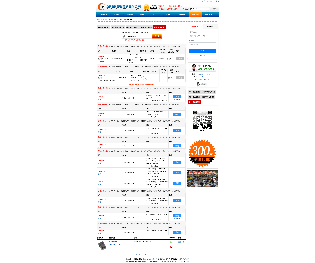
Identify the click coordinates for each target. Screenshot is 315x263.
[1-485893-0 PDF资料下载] (171, 247)
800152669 (200, 77)
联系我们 (208, 14)
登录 (203, 1)
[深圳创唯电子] (202, 187)
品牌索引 (143, 14)
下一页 (144, 254)
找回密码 (202, 55)
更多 (99, 99)
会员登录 (195, 26)
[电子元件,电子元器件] (101, 11)
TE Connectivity (114, 244)
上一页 (138, 254)
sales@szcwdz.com (203, 74)
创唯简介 (117, 14)
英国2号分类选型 (146, 27)
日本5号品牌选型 (194, 102)
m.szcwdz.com (204, 79)
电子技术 (182, 14)
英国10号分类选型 (132, 27)
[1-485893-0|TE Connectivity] (102, 250)
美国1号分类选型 (103, 27)
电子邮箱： (193, 32)
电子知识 (169, 14)
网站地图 (186, 259)
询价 (180, 59)
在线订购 (195, 14)
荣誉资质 (130, 14)
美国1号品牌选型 (194, 92)
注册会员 (210, 26)
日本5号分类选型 (159, 27)
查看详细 (181, 242)
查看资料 (177, 99)
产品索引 (156, 14)
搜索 (177, 97)
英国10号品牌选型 (208, 97)
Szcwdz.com (147, 259)
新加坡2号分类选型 (118, 27)
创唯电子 (155, 259)
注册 (217, 1)
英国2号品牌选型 (194, 97)
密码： (191, 41)
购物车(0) (210, 1)
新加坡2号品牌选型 (208, 92)
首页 (109, 19)
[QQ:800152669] (203, 87)
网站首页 (104, 14)
